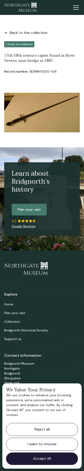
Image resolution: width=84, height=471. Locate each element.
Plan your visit (29, 209)
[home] (20, 7)
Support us (12, 339)
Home (8, 304)
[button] (75, 7)
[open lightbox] (42, 113)
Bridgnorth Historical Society (26, 330)
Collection (12, 321)
